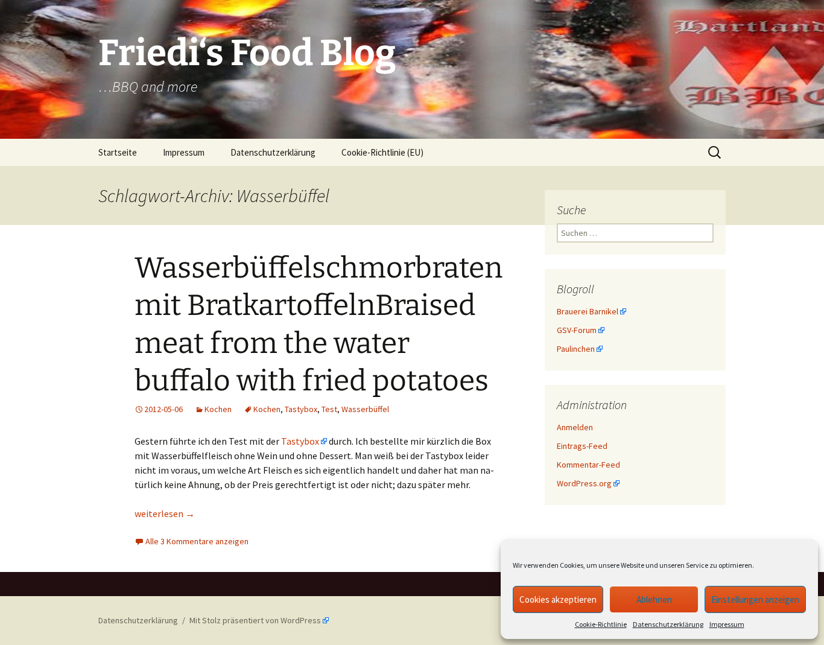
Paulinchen (576, 348)
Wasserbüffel (365, 409)
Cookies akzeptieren (558, 599)
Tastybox (301, 409)
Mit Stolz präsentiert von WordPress (255, 620)
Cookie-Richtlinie (601, 624)
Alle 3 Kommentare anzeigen (197, 541)
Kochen (218, 409)
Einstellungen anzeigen (755, 599)
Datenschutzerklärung (668, 624)
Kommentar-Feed (588, 464)
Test (329, 409)
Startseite (117, 152)
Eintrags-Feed (582, 445)
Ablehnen (654, 599)
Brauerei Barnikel (587, 311)
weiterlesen (165, 513)
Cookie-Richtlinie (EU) (382, 152)
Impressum (726, 624)
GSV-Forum (577, 330)
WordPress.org (584, 483)
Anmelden (575, 427)
